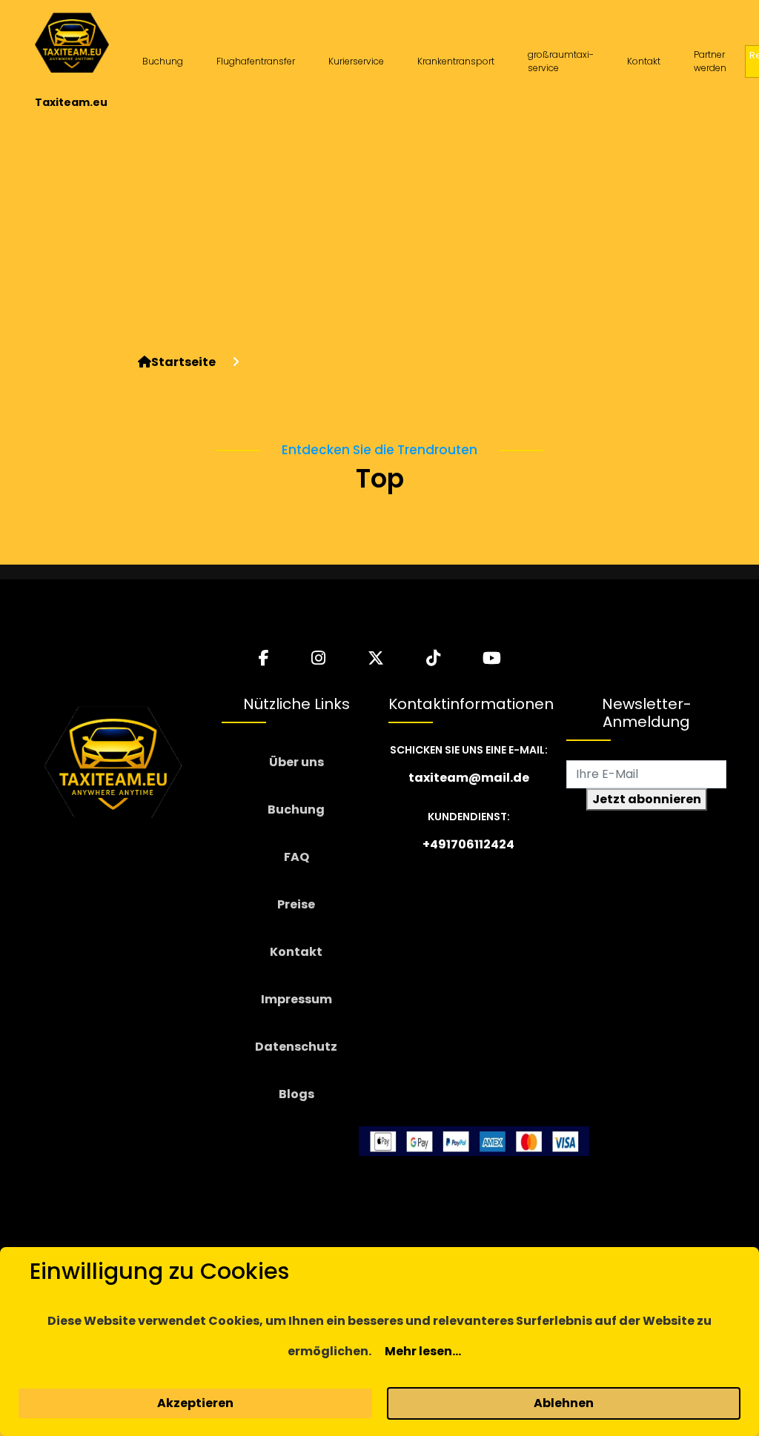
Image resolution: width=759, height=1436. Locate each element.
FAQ (296, 856)
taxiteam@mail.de (468, 777)
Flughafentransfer (255, 61)
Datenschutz (296, 1046)
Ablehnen (564, 1403)
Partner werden (710, 61)
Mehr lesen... (423, 1351)
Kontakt (643, 61)
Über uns (296, 762)
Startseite (183, 361)
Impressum (296, 999)
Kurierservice (356, 61)
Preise (296, 904)
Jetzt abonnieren (646, 799)
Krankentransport (455, 61)
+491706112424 (468, 844)
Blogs (296, 1094)
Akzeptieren (195, 1403)
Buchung (162, 61)
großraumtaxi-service (561, 61)
